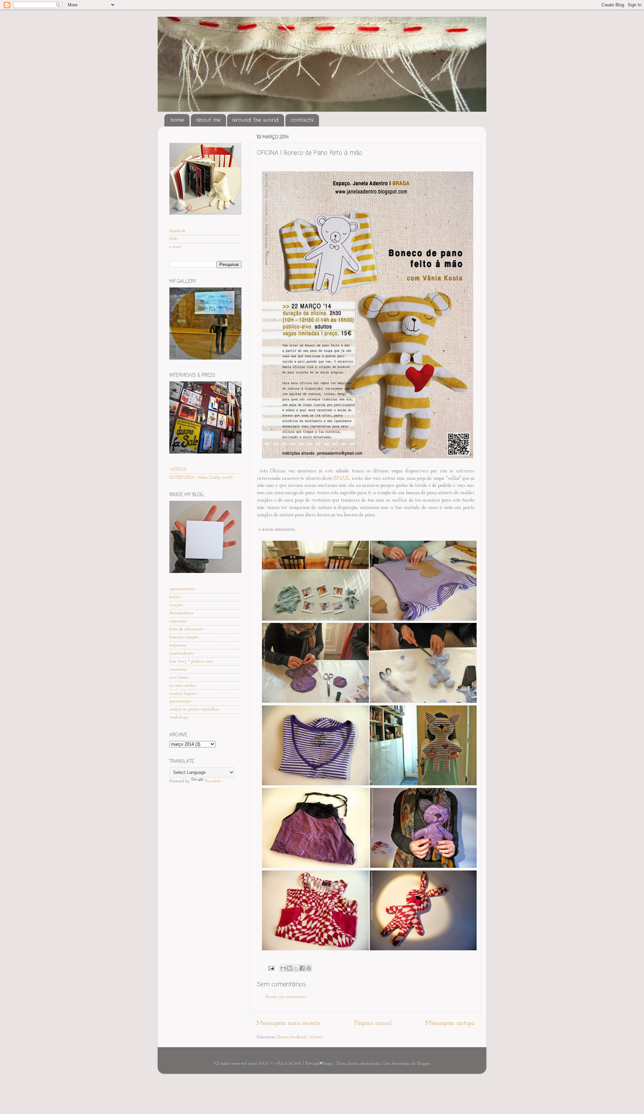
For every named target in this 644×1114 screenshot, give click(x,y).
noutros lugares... (184, 693)
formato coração (183, 637)
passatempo (180, 701)
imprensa (177, 645)
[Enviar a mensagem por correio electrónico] (271, 968)
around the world (255, 120)
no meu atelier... (183, 685)
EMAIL (342, 478)
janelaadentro (181, 653)
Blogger (423, 1063)
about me (208, 120)
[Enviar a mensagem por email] (283, 968)
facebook (177, 231)
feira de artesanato (186, 629)
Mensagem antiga (450, 1023)
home (177, 120)
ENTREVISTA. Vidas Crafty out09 (201, 477)
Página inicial (373, 1023)
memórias (178, 669)
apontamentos (182, 589)
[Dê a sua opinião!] (289, 968)
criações (176, 605)
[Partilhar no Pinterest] (308, 968)
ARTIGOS (177, 469)
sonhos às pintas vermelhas (194, 709)
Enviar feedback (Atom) (300, 1037)
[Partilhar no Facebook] (302, 968)
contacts (302, 120)
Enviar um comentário (285, 997)
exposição (178, 621)
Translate (213, 781)
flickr (173, 238)
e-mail (175, 247)
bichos (174, 597)
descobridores (181, 613)
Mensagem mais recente (288, 1023)
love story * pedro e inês (191, 661)
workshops (179, 717)
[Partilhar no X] (295, 968)
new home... (179, 677)
